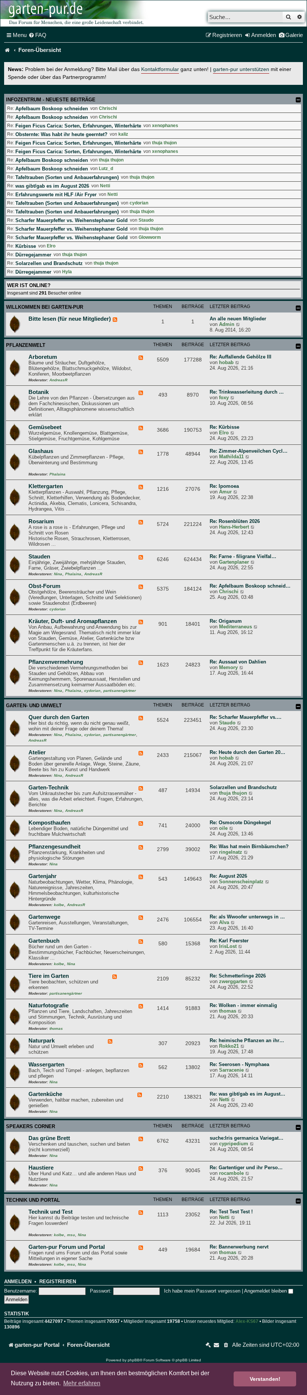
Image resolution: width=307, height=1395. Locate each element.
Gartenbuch (44, 941)
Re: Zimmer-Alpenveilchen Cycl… (249, 451)
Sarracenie (231, 1070)
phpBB (134, 1360)
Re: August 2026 (228, 876)
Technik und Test (50, 1212)
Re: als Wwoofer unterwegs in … (247, 917)
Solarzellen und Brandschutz (49, 263)
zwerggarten (233, 981)
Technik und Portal (33, 1200)
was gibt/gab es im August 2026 (52, 186)
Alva (224, 922)
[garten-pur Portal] (7, 50)
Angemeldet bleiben (266, 1291)
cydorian (139, 203)
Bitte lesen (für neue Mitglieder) (69, 319)
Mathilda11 (231, 456)
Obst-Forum (44, 586)
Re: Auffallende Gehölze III (240, 357)
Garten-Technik (48, 788)
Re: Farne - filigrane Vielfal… (243, 556)
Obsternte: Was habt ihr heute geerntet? (61, 134)
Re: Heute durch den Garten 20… (247, 752)
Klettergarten (45, 486)
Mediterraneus (235, 626)
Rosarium (41, 521)
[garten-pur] (75, 13)
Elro (51, 246)
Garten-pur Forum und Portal (66, 1247)
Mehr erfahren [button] (81, 1383)
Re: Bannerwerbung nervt (239, 1247)
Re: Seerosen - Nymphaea (239, 1064)
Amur (225, 492)
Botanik (38, 392)
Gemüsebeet (44, 427)
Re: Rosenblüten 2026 (235, 521)
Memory (228, 667)
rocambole (231, 1173)
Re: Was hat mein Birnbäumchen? (249, 846)
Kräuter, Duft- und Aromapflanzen (72, 621)
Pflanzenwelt (25, 345)
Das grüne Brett (49, 1138)
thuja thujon (164, 142)
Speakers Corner (30, 1126)
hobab (226, 362)
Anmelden (17, 1281)
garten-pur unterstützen (241, 69)
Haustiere (41, 1168)
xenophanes (165, 125)
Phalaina (57, 474)
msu (71, 1235)
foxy (224, 397)
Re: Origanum (226, 621)
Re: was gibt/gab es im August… (247, 1094)
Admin (226, 324)
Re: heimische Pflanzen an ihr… (247, 1040)
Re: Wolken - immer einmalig (243, 1005)
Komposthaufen (49, 823)
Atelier (37, 752)
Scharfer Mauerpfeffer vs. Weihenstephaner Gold (71, 220)
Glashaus (40, 451)
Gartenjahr (42, 876)
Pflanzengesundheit (54, 847)
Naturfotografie (48, 1005)
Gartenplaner (234, 562)
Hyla (67, 271)
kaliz (123, 134)
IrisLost (228, 946)
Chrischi (108, 108)
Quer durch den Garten (58, 717)
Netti (105, 185)
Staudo (146, 220)
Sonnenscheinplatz (241, 881)
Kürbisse (25, 246)
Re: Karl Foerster (229, 940)
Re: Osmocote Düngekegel (240, 822)
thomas (56, 1028)
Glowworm (150, 237)
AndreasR (58, 380)
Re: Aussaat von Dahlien (238, 662)
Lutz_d (106, 168)
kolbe (59, 905)
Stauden (39, 557)
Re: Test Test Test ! (231, 1211)
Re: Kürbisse (224, 427)
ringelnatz (230, 852)
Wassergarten (46, 1065)
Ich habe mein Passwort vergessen (202, 1291)
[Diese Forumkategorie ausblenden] (298, 308)
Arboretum (42, 357)
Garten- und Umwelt (34, 705)
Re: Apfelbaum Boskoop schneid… (250, 586)
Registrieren (57, 1281)
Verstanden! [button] (265, 1379)
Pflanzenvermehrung (55, 662)
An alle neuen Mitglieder (238, 318)
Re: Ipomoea (224, 486)
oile (223, 828)
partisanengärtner (119, 691)
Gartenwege (44, 917)
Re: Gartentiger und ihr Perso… (246, 1167)
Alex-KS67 (246, 1321)
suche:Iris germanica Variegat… (246, 1138)
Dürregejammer (33, 255)
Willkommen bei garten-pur (44, 307)
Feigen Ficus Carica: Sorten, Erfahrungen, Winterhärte (78, 126)
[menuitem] (37, 35)
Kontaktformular (160, 69)
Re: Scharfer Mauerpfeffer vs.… (246, 717)
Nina (58, 574)
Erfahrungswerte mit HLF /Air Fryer (56, 194)
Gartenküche (45, 1094)
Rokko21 (229, 1046)
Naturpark (41, 1041)
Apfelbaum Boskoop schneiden (51, 108)
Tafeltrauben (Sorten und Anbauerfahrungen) (67, 177)
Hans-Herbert (234, 527)
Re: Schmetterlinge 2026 (238, 976)
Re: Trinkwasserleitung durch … (247, 392)
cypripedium (233, 1143)
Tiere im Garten (48, 976)
